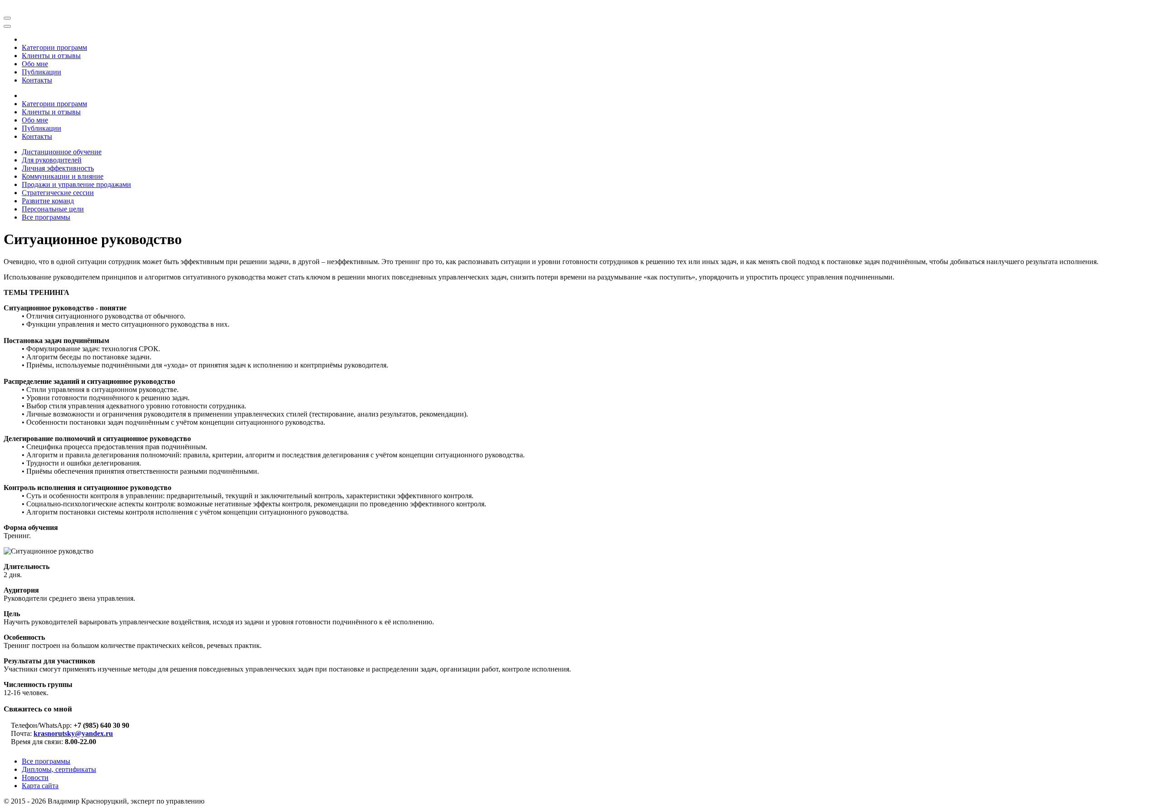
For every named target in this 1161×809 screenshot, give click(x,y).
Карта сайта (40, 785)
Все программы (46, 761)
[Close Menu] (7, 26)
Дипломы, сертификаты (59, 769)
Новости (35, 777)
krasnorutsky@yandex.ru (73, 733)
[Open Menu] (7, 18)
